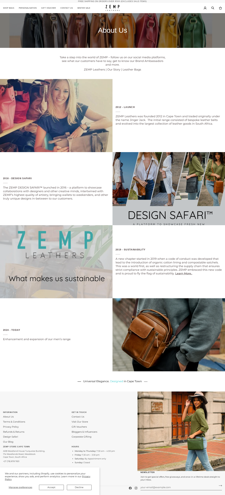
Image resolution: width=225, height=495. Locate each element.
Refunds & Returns (13, 431)
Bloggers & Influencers (84, 431)
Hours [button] (75, 447)
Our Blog (8, 441)
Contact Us (78, 416)
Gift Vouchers (79, 426)
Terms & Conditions (14, 421)
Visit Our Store (80, 421)
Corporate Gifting (81, 436)
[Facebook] (130, 488)
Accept (51, 487)
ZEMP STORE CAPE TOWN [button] (16, 447)
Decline (79, 487)
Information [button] (10, 412)
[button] (10, 8)
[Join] (219, 485)
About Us (8, 416)
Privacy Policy (11, 426)
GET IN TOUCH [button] (79, 412)
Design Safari (10, 436)
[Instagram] (136, 488)
